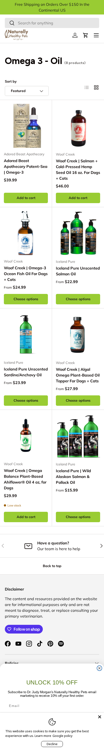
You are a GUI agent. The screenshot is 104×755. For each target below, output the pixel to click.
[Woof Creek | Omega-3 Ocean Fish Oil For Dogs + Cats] (26, 233)
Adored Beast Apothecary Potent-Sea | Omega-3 (25, 166)
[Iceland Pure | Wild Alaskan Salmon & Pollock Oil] (78, 436)
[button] (85, 35)
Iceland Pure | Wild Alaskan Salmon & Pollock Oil (73, 476)
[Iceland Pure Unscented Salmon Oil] (78, 233)
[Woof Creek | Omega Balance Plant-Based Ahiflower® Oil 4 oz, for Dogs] (26, 436)
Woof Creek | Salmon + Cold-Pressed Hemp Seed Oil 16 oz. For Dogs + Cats (78, 169)
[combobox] (52, 23)
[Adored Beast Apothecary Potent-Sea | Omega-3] (26, 126)
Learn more (43, 736)
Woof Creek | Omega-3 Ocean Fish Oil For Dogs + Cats (26, 273)
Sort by (11, 81)
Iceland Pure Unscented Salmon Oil (78, 271)
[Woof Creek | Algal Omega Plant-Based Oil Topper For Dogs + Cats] (78, 334)
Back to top (52, 566)
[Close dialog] (99, 668)
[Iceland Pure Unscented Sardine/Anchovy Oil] (26, 334)
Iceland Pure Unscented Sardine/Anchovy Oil (26, 372)
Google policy (62, 736)
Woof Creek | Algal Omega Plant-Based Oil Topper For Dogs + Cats (78, 375)
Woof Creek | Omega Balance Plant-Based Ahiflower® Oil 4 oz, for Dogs (25, 479)
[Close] (99, 716)
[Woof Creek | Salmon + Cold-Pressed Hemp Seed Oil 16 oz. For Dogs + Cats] (78, 126)
